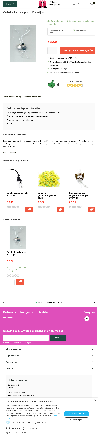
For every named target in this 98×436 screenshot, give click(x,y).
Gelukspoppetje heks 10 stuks (18, 194)
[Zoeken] (74, 4)
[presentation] (5, 302)
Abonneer (58, 338)
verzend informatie (32, 97)
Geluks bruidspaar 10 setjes (16, 253)
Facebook (86, 318)
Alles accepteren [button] (76, 414)
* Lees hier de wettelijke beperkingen (17, 343)
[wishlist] (85, 4)
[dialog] (49, 417)
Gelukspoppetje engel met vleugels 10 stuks (79, 195)
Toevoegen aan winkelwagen (29, 209)
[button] (33, 432)
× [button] (95, 400)
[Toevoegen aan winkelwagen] (20, 282)
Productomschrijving (12, 97)
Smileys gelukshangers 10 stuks (47, 195)
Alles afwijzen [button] (76, 420)
